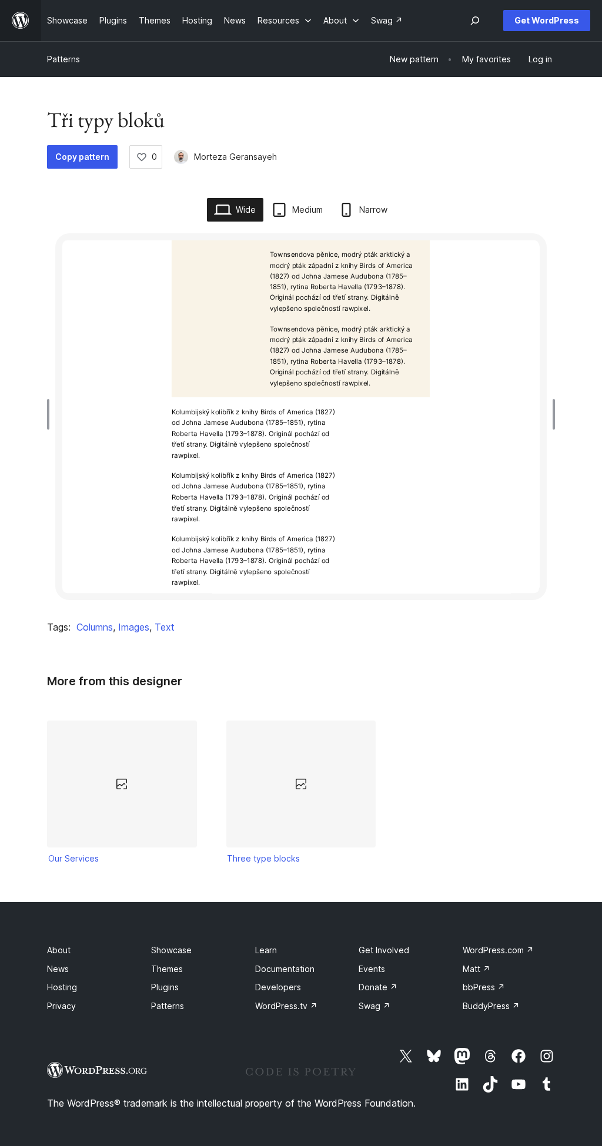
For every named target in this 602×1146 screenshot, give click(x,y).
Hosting (62, 987)
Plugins (165, 987)
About (59, 950)
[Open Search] (475, 20)
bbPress (484, 987)
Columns (94, 627)
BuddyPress (491, 1006)
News (58, 969)
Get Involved (384, 950)
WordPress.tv (286, 1006)
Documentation (285, 969)
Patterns (63, 59)
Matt (476, 969)
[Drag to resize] (51, 414)
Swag (374, 1006)
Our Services (73, 858)
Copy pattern (82, 157)
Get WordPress (546, 20)
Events (372, 969)
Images (133, 627)
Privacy (61, 1006)
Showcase (171, 950)
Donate (378, 987)
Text (165, 627)
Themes (167, 969)
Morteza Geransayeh (235, 157)
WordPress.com (498, 950)
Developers (278, 987)
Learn (266, 950)
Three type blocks (263, 858)
